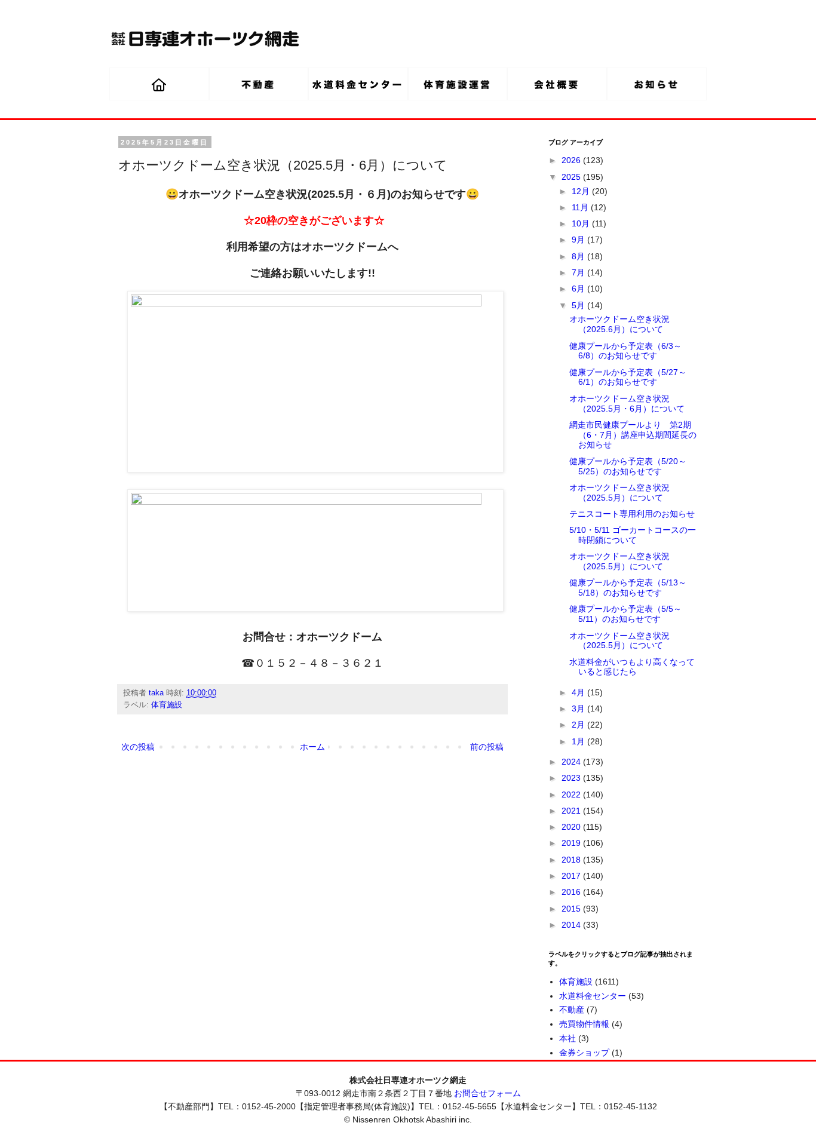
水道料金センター (592, 996)
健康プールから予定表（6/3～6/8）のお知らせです (625, 351)
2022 (572, 794)
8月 (579, 256)
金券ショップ (584, 1052)
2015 (572, 908)
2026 (572, 160)
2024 (572, 761)
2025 (572, 177)
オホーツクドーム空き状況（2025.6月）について (619, 324)
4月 (579, 692)
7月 (579, 272)
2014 (572, 925)
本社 (567, 1038)
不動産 (571, 1009)
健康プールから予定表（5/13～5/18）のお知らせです (627, 587)
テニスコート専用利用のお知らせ (632, 514)
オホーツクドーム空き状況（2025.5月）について (619, 492)
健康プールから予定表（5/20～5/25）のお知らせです (627, 466)
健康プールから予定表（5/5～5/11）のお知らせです (625, 614)
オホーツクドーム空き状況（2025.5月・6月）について (627, 403)
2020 (572, 827)
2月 (579, 724)
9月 (579, 239)
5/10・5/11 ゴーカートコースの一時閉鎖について (632, 535)
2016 (572, 892)
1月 (579, 741)
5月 (579, 305)
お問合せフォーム (487, 1093)
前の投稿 (487, 746)
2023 (572, 778)
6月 (579, 288)
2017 (572, 876)
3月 (579, 708)
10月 (582, 223)
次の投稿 (138, 746)
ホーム (312, 746)
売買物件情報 (584, 1024)
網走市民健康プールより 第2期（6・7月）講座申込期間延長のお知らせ (633, 435)
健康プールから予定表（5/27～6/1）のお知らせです (627, 377)
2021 (572, 810)
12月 (582, 191)
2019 (572, 843)
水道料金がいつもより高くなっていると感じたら (632, 667)
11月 (581, 207)
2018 (572, 859)
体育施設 (166, 705)
